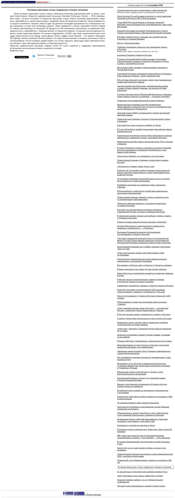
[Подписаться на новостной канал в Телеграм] (46, 58)
